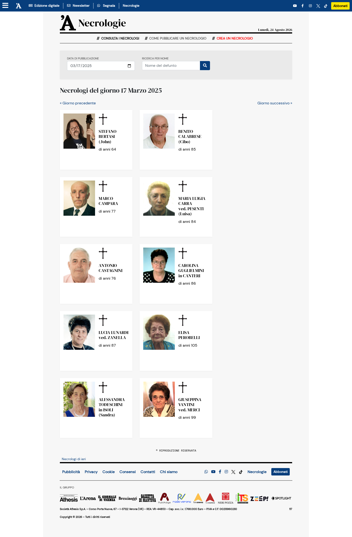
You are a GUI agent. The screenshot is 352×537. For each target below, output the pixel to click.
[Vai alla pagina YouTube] (295, 5)
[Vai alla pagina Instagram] (311, 5)
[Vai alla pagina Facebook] (303, 5)
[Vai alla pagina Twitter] (318, 5)
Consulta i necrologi (119, 38)
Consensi (127, 471)
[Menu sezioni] (5, 6)
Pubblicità (71, 471)
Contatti (148, 471)
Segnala (108, 5)
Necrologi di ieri (74, 459)
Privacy (91, 471)
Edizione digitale (46, 5)
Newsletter (80, 5)
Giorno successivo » (274, 103)
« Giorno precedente (78, 103)
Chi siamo (168, 471)
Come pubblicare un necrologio (177, 38)
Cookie (108, 471)
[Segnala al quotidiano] (206, 471)
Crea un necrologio (234, 38)
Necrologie (131, 5)
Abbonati (340, 6)
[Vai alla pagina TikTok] (326, 5)
